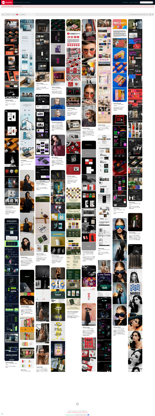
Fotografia (89, 129)
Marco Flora (23, 370)
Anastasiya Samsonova (57, 122)
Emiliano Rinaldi (9, 100)
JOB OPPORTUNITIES (19, 2)
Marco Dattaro (132, 232)
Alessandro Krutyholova (72, 311)
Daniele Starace (86, 128)
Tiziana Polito (39, 367)
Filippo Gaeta (101, 248)
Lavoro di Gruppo (25, 306)
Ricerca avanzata (31, 14)
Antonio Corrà (24, 257)
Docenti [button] (8, 14)
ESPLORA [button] (126, 2)
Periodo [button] (15, 14)
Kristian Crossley (71, 176)
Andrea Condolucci (56, 87)
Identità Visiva (54, 89)
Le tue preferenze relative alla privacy (80, 414)
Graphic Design (59, 88)
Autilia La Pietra (86, 327)
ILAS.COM (28, 2)
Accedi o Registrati (134, 2)
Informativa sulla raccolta (70, 414)
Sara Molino (23, 160)
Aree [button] (3, 14)
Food (30, 307)
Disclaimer (69, 412)
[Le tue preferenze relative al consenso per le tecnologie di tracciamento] (2, 414)
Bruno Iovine (132, 202)
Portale (108, 126)
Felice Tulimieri (39, 83)
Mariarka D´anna (40, 183)
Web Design (12, 101)
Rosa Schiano (55, 157)
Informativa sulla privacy (77, 412)
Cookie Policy (85, 412)
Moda (92, 129)
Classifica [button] (23, 14)
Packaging (115, 105)
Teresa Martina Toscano (88, 251)
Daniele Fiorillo (101, 125)
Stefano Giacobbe (9, 362)
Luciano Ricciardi (71, 108)
